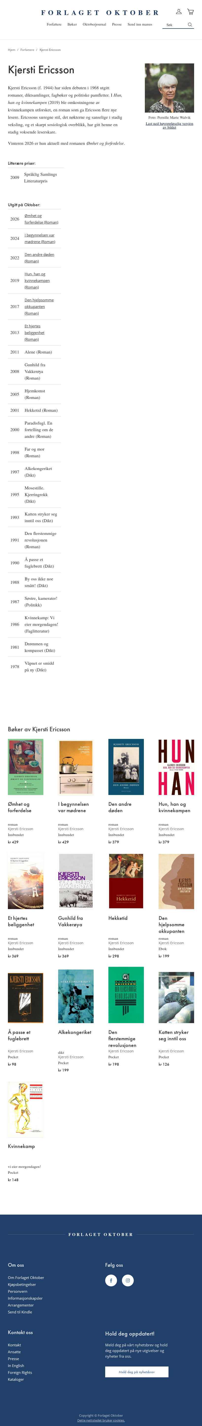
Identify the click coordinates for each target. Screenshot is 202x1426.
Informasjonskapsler (25, 1298)
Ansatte (14, 1351)
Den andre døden (120, 807)
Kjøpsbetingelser (22, 1284)
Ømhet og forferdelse (20, 807)
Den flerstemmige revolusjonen (122, 1038)
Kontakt (14, 1344)
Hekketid (118, 918)
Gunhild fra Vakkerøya (70, 921)
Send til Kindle (20, 1311)
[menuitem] (54, 24)
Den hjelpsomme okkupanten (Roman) (39, 306)
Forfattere (27, 50)
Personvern (17, 1291)
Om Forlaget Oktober (26, 1277)
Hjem (12, 50)
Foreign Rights (20, 1372)
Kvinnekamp (21, 1146)
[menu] (99, 24)
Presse (13, 1358)
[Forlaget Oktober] (111, 1280)
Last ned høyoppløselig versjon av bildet (169, 125)
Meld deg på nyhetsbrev (137, 1371)
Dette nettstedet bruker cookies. (101, 1420)
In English (16, 1365)
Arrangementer (21, 1305)
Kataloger (16, 1379)
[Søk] (190, 24)
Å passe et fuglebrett (19, 1035)
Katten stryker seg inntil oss (173, 1035)
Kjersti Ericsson (20, 828)
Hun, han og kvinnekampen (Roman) (37, 280)
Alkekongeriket (74, 1032)
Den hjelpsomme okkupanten (172, 924)
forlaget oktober (101, 12)
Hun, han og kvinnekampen (174, 807)
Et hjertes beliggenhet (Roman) (34, 332)
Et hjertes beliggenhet (21, 921)
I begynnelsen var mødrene (73, 807)
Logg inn (178, 11)
